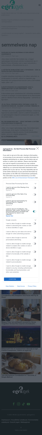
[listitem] (21, 184)
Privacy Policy (32, 286)
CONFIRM (12, 279)
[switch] (34, 188)
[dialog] (21, 217)
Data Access (21, 286)
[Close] (38, 149)
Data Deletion (10, 286)
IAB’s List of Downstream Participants (23, 177)
